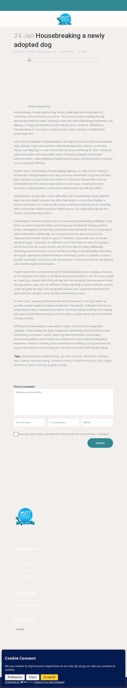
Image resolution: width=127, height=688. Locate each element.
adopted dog (50, 356)
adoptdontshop (31, 356)
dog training (21, 360)
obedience (20, 365)
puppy (63, 365)
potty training (37, 365)
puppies (53, 365)
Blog (40, 51)
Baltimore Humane (96, 356)
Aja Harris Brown (72, 356)
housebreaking (40, 360)
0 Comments (66, 51)
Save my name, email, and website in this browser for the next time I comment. (64, 434)
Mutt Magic (104, 360)
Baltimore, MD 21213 (31, 556)
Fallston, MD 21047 (30, 570)
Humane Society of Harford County (73, 360)
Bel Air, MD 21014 (29, 563)
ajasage (51, 51)
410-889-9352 (27, 576)
